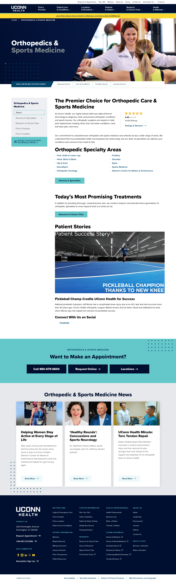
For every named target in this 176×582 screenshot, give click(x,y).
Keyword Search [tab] (63, 84)
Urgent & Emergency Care (62, 512)
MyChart (56, 537)
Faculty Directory (112, 559)
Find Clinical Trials (86, 554)
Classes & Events (59, 550)
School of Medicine (113, 537)
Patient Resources (59, 559)
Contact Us (137, 534)
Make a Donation (139, 550)
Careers (136, 525)
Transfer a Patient (112, 525)
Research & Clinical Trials (27, 123)
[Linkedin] (25, 554)
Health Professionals (114, 512)
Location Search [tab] (119, 84)
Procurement (138, 521)
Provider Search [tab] (101, 84)
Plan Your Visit (84, 512)
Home (14, 20)
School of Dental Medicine (116, 541)
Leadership (137, 517)
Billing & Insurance (59, 545)
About (19, 112)
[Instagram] (21, 554)
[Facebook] (17, 554)
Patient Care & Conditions (62, 525)
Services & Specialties (26, 118)
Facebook (64, 322)
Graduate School (112, 545)
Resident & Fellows (113, 550)
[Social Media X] (29, 554)
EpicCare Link (111, 517)
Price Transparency (60, 554)
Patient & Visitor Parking (88, 521)
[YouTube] (32, 554)
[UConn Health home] (18, 8)
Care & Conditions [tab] (83, 84)
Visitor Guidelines (85, 517)
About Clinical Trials (86, 550)
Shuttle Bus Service (86, 525)
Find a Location (23, 134)
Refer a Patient (111, 521)
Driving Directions (86, 530)
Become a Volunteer (140, 545)
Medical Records (59, 541)
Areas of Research (86, 545)
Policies (136, 530)
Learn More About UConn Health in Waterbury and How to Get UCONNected (88, 15)
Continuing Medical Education (117, 554)
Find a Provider (23, 128)
